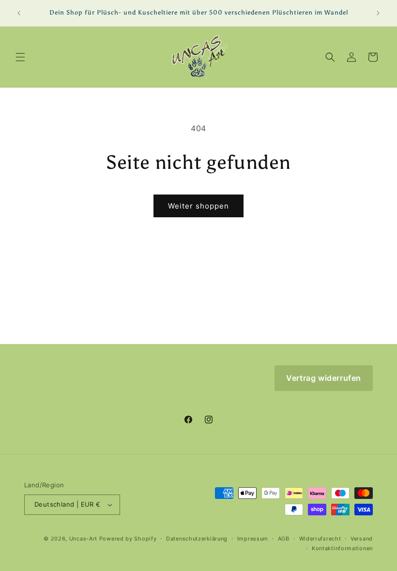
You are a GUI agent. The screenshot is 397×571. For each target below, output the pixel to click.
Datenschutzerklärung (197, 538)
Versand (362, 538)
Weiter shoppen (198, 205)
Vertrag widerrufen (323, 378)
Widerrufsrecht (320, 538)
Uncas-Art (83, 538)
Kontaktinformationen (342, 548)
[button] (20, 57)
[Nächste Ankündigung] (378, 13)
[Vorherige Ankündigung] (19, 13)
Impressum (252, 538)
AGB (284, 538)
